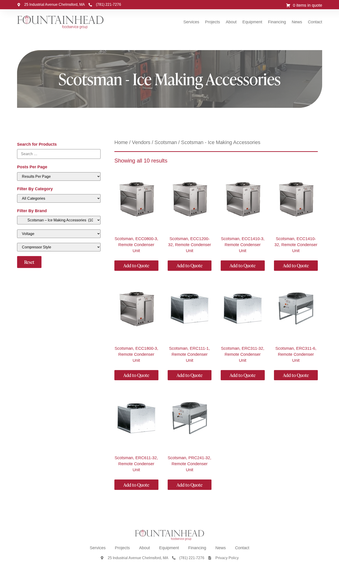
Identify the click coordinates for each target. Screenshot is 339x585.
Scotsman (166, 142)
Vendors (141, 142)
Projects (212, 22)
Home (121, 142)
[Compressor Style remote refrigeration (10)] (59, 247)
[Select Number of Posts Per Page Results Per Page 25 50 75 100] (59, 176)
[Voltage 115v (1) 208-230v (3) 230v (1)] (59, 233)
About (231, 22)
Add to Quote (136, 265)
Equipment (252, 22)
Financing (277, 22)
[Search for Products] (59, 154)
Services (191, 22)
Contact (315, 22)
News (297, 22)
